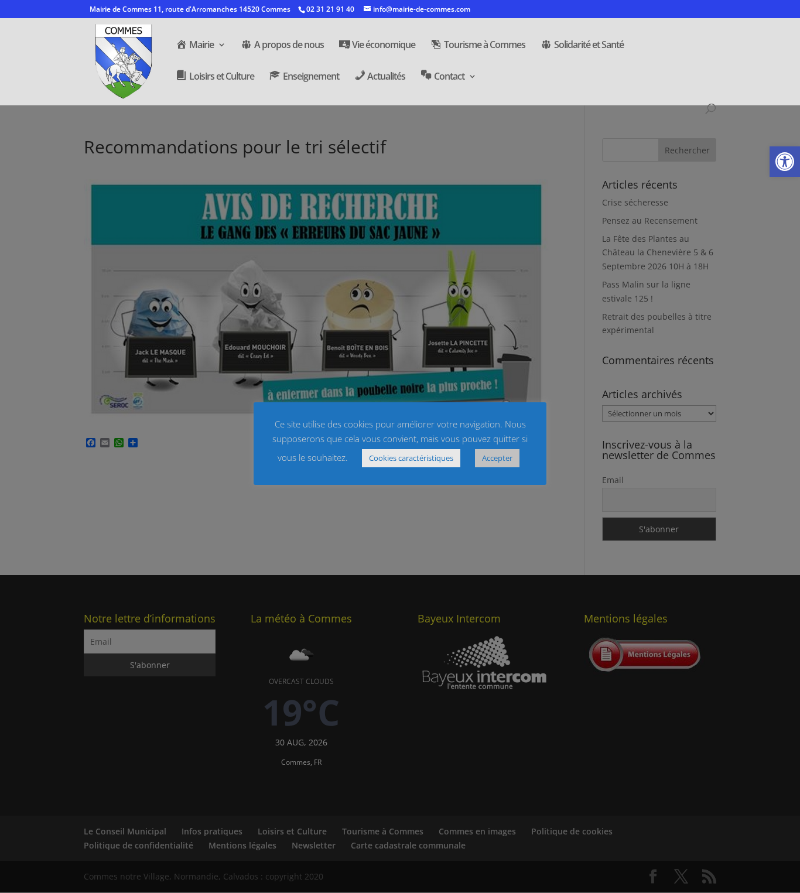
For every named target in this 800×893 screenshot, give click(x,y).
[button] (785, 161)
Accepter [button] (497, 458)
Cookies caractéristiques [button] (411, 458)
